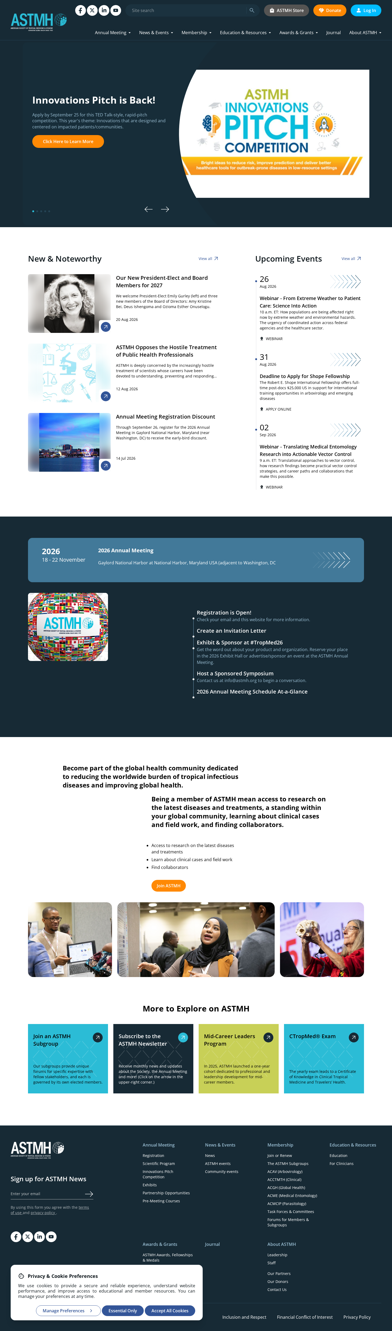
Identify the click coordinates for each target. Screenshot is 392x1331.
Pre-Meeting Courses (161, 1200)
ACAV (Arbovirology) (284, 1171)
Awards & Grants (296, 33)
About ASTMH (363, 33)
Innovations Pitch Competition (158, 1174)
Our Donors (277, 1281)
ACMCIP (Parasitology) (286, 1203)
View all (205, 258)
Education (338, 1155)
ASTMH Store (290, 10)
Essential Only (123, 1311)
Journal (333, 33)
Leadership (277, 1254)
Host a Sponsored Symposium (235, 673)
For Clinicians (342, 1163)
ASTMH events (218, 1163)
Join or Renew (279, 1155)
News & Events (154, 33)
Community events (221, 1171)
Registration (153, 1155)
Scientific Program (159, 1163)
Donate (333, 10)
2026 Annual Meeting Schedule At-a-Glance (252, 691)
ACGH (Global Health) (286, 1187)
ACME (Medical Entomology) (292, 1195)
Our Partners (279, 1273)
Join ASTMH (169, 886)
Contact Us (277, 1289)
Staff (271, 1262)
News (210, 1155)
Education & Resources (243, 33)
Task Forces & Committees (290, 1211)
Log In (369, 10)
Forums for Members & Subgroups (288, 1222)
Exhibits (150, 1184)
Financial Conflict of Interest (305, 1317)
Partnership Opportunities (166, 1192)
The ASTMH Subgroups (288, 1163)
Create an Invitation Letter (231, 630)
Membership (194, 33)
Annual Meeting (110, 33)
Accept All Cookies (170, 1311)
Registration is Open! (224, 612)
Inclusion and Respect (244, 1317)
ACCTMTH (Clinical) (284, 1179)
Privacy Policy (357, 1317)
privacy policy (43, 1212)
